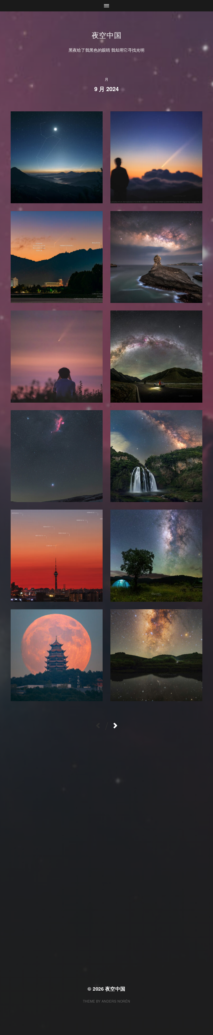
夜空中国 (107, 35)
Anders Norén (116, 1001)
